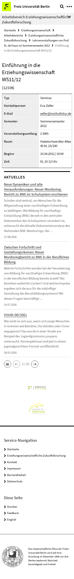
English (11, 519)
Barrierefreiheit (16, 475)
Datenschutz (14, 481)
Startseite (10, 30)
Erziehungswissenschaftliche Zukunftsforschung (36, 455)
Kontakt (12, 462)
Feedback (13, 513)
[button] (7, 364)
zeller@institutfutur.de (55, 113)
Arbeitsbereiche (13, 35)
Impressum (14, 468)
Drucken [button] (12, 506)
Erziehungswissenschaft (36, 30)
